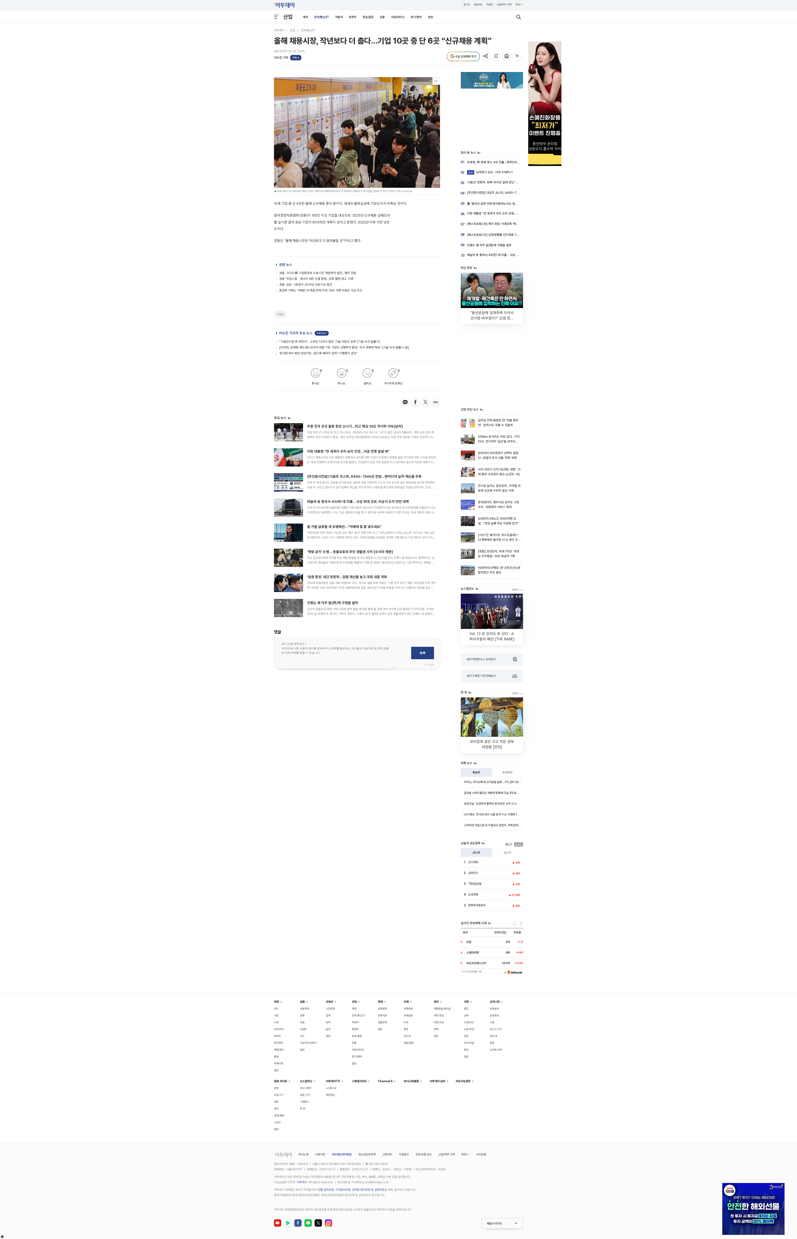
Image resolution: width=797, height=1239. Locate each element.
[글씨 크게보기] (517, 56)
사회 (466, 1001)
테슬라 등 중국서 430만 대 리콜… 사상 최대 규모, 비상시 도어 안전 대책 (358, 501)
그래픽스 (304, 1101)
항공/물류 (368, 17)
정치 (436, 1001)
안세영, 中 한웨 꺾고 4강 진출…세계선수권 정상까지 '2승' (502, 162)
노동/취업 (469, 1029)
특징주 (476, 772)
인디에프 (473, 862)
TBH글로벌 (475, 883)
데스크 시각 (496, 1029)
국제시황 (278, 1063)
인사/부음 (469, 1042)
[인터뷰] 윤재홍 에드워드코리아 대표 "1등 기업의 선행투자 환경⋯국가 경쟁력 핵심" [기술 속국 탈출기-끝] (344, 347)
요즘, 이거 (305, 1094)
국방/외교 (439, 1022)
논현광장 (494, 1015)
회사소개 (303, 1154)
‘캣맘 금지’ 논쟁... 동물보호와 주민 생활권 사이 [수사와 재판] (350, 552)
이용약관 (320, 1154)
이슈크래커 (305, 1088)
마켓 (276, 1001)
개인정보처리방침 (342, 1154)
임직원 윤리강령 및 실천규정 (368, 1189)
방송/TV (278, 1094)
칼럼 (492, 1042)
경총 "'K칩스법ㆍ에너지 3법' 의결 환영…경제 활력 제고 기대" (316, 279)
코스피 (476, 852)
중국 (406, 1029)
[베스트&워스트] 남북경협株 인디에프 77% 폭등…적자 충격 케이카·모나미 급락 (516, 235)
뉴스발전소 (306, 1081)
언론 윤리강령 (326, 1189)
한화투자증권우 (477, 905)
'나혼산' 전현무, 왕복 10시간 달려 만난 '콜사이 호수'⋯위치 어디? (506, 182)
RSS (518, 4)
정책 (328, 1022)
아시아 (407, 1036)
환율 (276, 1056)
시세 (276, 1022)
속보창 (489, 4)
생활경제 (382, 1022)
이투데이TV (333, 1081)
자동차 (339, 17)
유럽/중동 (409, 1042)
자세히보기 (322, 333)
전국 (466, 1036)
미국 (406, 1022)
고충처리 (387, 1154)
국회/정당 (439, 1015)
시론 (492, 1022)
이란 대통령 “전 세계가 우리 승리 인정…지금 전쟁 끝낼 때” (348, 451)
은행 (302, 1015)
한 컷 (302, 1108)
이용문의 (404, 1154)
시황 (276, 1015)
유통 (382, 17)
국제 (406, 1001)
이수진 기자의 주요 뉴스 (296, 333)
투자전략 (507, 772)
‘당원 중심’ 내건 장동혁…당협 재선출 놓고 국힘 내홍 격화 (347, 577)
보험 (302, 1022)
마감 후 (493, 1036)
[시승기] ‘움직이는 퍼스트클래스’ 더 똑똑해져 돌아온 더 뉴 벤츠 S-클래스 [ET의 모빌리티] (498, 540)
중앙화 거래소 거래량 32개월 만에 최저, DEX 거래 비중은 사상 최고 (320, 290)
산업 (287, 16)
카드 (302, 1036)
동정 (466, 1049)
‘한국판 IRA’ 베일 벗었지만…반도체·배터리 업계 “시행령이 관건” (318, 353)
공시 (276, 1008)
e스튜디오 (331, 1088)
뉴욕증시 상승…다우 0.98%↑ (490, 172)
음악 (276, 1108)
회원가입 (478, 4)
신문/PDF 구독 (504, 4)
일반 (430, 17)
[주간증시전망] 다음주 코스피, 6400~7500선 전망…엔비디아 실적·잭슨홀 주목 (364, 476)
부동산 (329, 1001)
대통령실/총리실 (442, 1008)
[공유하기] (486, 56)
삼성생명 (473, 894)
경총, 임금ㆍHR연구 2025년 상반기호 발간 (305, 284)
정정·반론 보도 (424, 1154)
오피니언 (495, 1001)
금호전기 (473, 873)
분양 (328, 1029)
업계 (328, 1015)
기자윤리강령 (342, 1189)
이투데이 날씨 (437, 1081)
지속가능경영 (463, 1081)
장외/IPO (279, 1029)
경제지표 (382, 1015)
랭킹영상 (330, 1094)
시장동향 (330, 1008)
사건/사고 (469, 1022)
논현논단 (494, 1008)
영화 (276, 1101)
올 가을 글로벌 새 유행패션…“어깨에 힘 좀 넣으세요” (344, 527)
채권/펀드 (279, 1049)
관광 (276, 1088)
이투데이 (279, 30)
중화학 (352, 17)
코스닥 (507, 852)
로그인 (466, 4)
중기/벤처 (416, 17)
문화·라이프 (280, 1081)
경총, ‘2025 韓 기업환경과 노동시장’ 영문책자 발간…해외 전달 (317, 273)
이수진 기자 (281, 58)
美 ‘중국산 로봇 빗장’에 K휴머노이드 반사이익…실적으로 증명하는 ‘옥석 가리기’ (515, 204)
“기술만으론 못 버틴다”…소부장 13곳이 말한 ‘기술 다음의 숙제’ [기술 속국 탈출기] (329, 342)
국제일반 (408, 1015)
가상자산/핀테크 (308, 1042)
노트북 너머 (496, 1049)
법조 (466, 1008)
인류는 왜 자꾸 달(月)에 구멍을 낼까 (332, 603)
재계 (305, 17)
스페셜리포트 (359, 1081)
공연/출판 (279, 1115)
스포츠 (277, 1122)
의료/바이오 (398, 17)
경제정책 (382, 1008)
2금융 (303, 1029)
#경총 (280, 314)
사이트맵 (481, 1154)
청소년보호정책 (367, 1154)
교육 (466, 1015)
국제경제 (408, 1008)
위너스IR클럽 (411, 1081)
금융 (302, 1001)
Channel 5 (385, 1081)
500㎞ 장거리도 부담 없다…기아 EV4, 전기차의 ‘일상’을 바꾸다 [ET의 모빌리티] (499, 441)
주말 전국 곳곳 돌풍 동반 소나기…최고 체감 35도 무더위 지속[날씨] (355, 426)
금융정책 (304, 1008)
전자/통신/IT (321, 17)
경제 (380, 1001)
